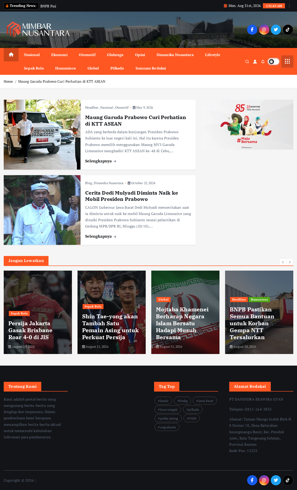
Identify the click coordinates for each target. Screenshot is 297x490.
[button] (283, 262)
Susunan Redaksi (151, 68)
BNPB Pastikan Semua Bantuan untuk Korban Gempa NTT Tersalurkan (178, 323)
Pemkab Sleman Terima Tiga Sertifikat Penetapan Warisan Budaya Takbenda (258, 323)
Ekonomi (59, 54)
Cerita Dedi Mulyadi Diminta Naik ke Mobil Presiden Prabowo (131, 195)
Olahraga (115, 54)
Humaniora (65, 68)
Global (93, 68)
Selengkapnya (99, 161)
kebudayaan (241, 299)
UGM (192, 418)
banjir (164, 400)
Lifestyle (212, 54)
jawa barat (205, 400)
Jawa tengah (169, 409)
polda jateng (169, 418)
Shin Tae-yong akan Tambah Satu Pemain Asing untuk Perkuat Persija (36, 327)
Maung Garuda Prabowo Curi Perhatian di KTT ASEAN (62, 81)
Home (8, 81)
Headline (91, 107)
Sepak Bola (34, 68)
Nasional (32, 54)
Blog (88, 183)
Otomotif (87, 54)
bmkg (183, 400)
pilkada (193, 409)
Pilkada (117, 68)
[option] (38, 312)
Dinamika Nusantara (175, 54)
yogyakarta (168, 427)
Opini (140, 54)
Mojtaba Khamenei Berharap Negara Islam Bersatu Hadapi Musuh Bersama (108, 323)
